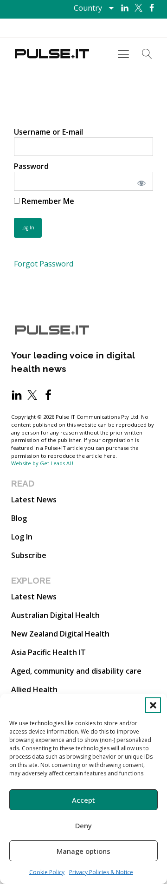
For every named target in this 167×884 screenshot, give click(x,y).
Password (31, 166)
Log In (21, 537)
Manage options (83, 851)
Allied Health (34, 689)
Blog (19, 518)
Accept (83, 800)
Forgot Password (43, 264)
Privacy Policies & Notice (101, 872)
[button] (153, 705)
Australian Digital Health (55, 615)
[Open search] (147, 53)
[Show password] (140, 181)
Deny (83, 825)
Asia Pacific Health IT (48, 652)
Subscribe (28, 555)
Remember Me (47, 201)
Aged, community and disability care (76, 671)
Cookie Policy (46, 872)
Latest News (34, 499)
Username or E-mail (48, 132)
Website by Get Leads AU (42, 463)
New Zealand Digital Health (60, 634)
